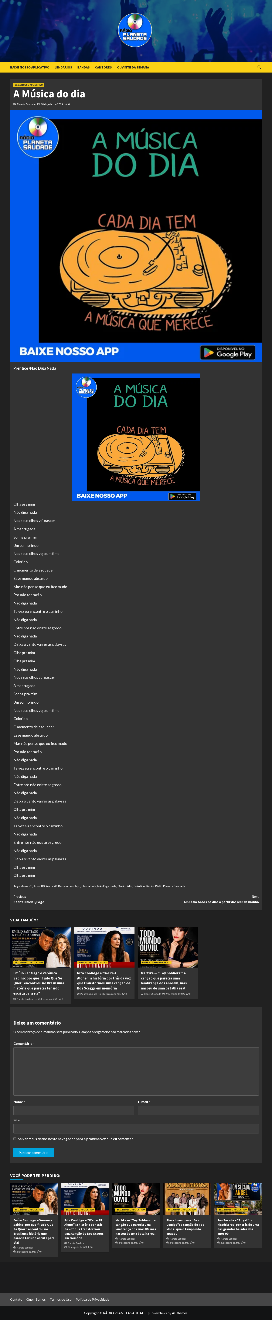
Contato (16, 1299)
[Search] (259, 67)
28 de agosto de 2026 (47, 999)
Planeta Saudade (26, 104)
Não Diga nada (106, 886)
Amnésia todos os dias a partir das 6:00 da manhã (221, 899)
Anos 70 (26, 886)
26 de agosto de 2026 (230, 1242)
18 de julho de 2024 (52, 104)
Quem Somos (36, 1299)
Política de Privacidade (92, 1299)
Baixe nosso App (69, 886)
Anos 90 (51, 886)
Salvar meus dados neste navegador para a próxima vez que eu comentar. (76, 1139)
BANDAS (83, 67)
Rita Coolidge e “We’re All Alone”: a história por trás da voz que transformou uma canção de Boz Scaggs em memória (104, 981)
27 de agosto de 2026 (175, 993)
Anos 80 (39, 886)
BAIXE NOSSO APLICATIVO (29, 67)
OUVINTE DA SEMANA (133, 67)
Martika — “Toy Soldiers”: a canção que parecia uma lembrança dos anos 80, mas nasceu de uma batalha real (164, 981)
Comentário (24, 1043)
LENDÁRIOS (63, 67)
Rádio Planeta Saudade (170, 886)
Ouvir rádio (125, 886)
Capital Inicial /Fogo (28, 899)
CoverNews (158, 1313)
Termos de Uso (61, 1299)
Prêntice (139, 886)
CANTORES (103, 67)
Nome (19, 1102)
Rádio (150, 886)
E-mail (144, 1102)
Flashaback (89, 886)
